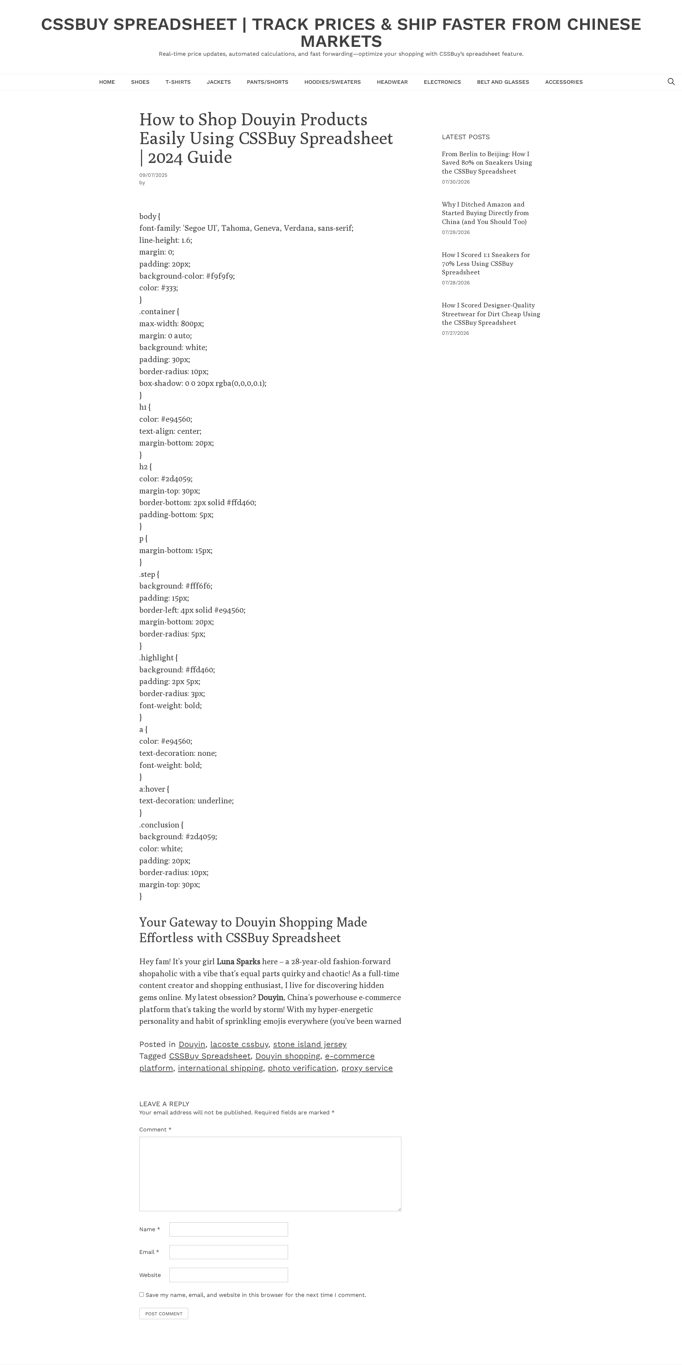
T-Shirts (178, 82)
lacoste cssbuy (239, 1044)
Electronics (442, 82)
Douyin (192, 1044)
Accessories (564, 82)
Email (149, 1252)
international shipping (220, 1067)
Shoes (140, 82)
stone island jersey (310, 1044)
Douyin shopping (287, 1055)
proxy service (367, 1067)
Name (149, 1229)
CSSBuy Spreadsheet (209, 1055)
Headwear (392, 82)
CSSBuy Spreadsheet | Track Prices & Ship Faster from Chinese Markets (341, 32)
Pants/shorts (267, 82)
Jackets (219, 82)
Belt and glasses (503, 82)
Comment (155, 1129)
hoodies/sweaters (332, 82)
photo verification (302, 1067)
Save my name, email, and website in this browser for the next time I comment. (256, 1295)
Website (150, 1275)
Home (107, 82)
